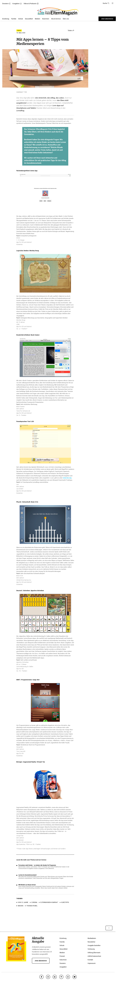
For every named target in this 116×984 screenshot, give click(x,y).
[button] (71, 30)
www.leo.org (67, 478)
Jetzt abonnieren (107, 19)
